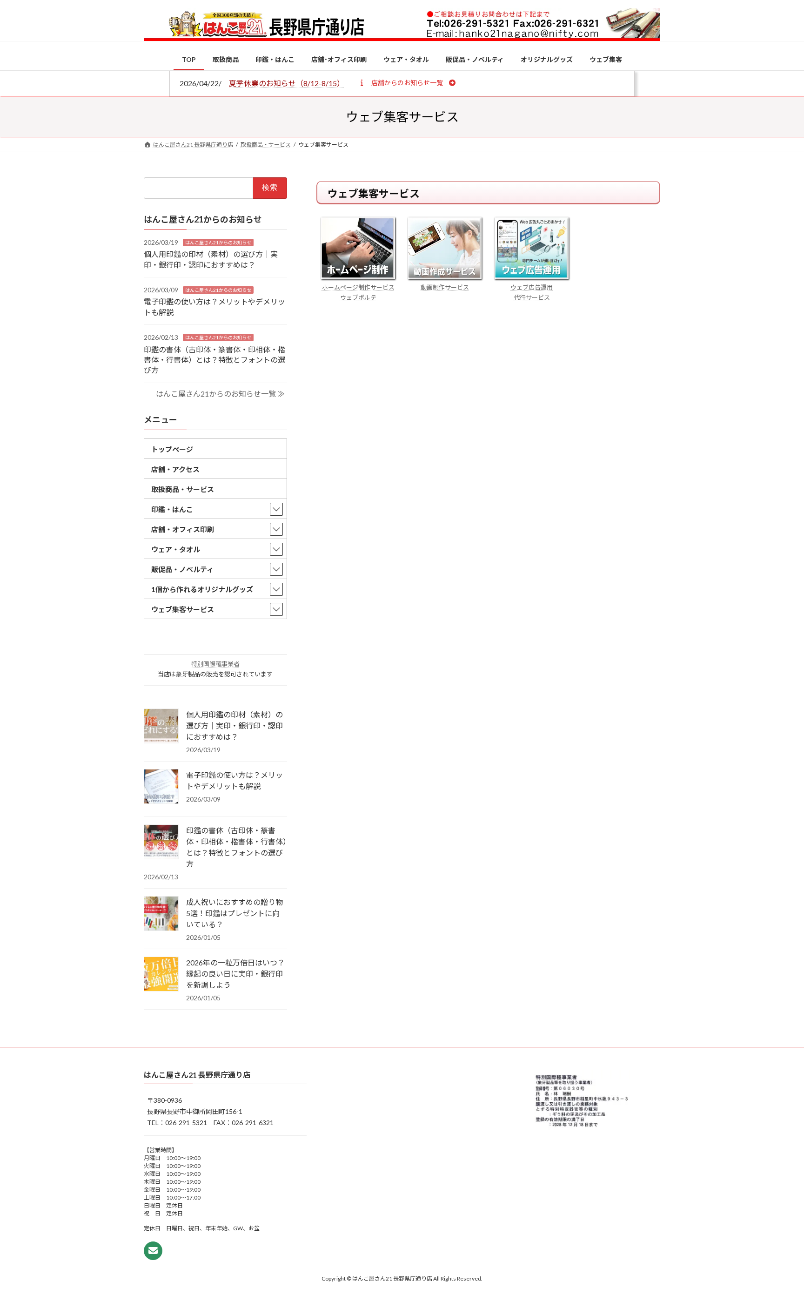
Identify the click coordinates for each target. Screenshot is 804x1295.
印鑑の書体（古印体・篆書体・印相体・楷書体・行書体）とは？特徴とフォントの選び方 (214, 359)
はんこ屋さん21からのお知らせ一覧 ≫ (220, 393)
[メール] (153, 1250)
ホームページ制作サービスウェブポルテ (358, 292)
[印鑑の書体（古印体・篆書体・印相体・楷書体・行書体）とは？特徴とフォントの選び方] (161, 842)
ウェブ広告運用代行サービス (531, 292)
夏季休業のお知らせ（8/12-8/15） (286, 83)
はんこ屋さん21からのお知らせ (218, 242)
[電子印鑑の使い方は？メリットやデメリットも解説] (161, 787)
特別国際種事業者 (215, 664)
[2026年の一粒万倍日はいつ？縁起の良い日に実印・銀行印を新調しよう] (161, 975)
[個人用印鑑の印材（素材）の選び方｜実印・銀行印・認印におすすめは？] (161, 726)
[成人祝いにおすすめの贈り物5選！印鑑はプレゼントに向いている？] (161, 914)
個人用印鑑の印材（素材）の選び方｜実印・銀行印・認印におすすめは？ (234, 725)
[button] (407, 82)
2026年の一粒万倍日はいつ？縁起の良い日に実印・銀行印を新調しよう (235, 973)
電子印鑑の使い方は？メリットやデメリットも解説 (234, 780)
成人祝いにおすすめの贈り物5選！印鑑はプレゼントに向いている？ (234, 913)
